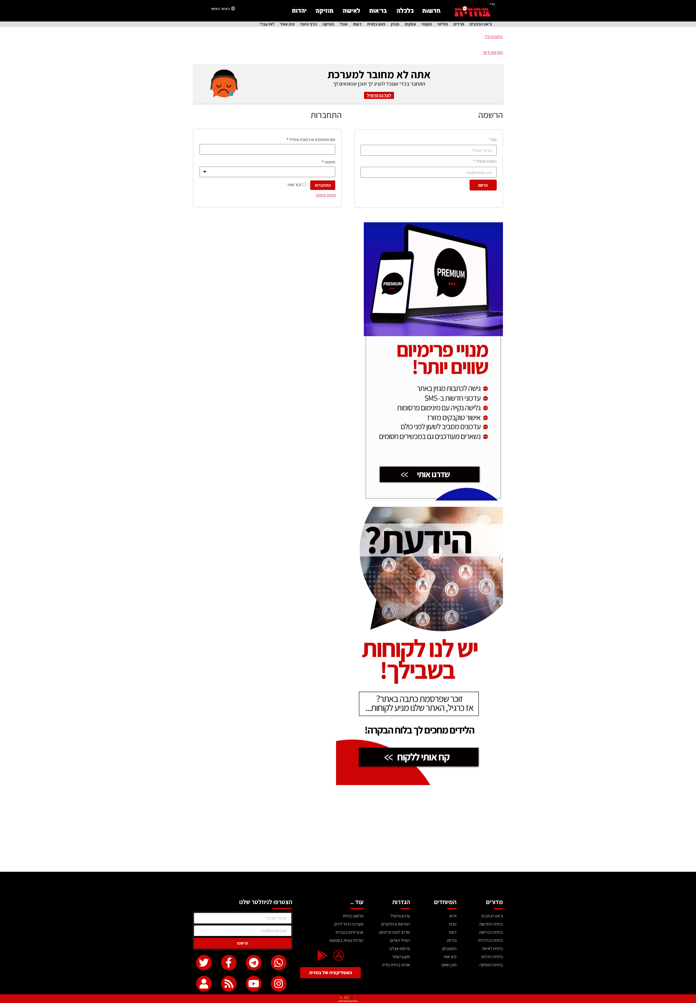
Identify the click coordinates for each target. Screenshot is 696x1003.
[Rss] (229, 984)
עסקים (410, 24)
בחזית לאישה (492, 948)
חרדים (458, 24)
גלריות (451, 940)
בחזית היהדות (492, 957)
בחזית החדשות (491, 924)
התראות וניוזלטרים (395, 924)
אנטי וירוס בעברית (349, 932)
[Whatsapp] (279, 963)
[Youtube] (254, 984)
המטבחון (449, 948)
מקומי (426, 24)
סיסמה (328, 162)
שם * (493, 139)
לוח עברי (267, 24)
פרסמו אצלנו (400, 948)
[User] (204, 984)
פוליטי (442, 24)
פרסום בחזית (353, 916)
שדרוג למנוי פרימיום (394, 932)
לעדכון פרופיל (379, 95)
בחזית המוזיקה (491, 965)
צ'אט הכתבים (481, 24)
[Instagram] (279, 984)
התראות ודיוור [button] (493, 52)
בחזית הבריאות (491, 932)
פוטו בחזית (376, 24)
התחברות (323, 185)
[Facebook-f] (229, 963)
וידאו (452, 916)
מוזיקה (328, 24)
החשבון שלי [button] (493, 36)
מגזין (395, 24)
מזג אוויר (287, 24)
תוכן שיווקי (448, 965)
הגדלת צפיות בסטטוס (346, 940)
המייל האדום (400, 940)
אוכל (343, 24)
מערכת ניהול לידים (348, 924)
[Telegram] (254, 963)
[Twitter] (204, 963)
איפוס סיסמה (326, 195)
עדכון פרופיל (400, 916)
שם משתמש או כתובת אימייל (311, 139)
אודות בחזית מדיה (396, 965)
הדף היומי (308, 24)
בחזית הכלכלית (490, 940)
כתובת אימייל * (485, 161)
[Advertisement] (348, 831)
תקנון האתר (401, 957)
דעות (357, 24)
